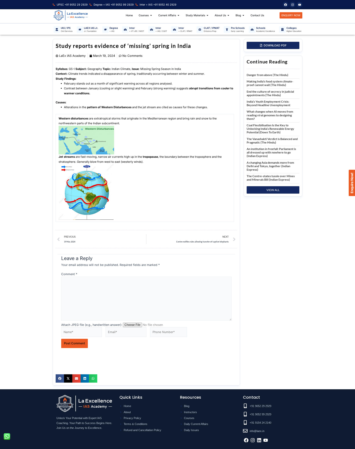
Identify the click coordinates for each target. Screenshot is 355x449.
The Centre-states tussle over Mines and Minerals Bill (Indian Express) (271, 177)
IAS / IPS (65, 28)
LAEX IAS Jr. (91, 28)
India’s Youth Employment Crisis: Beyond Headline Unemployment (268, 103)
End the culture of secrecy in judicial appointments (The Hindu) (270, 93)
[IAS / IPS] (57, 29)
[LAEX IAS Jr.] (80, 29)
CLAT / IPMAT (212, 28)
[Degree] (105, 29)
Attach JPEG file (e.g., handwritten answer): (91, 325)
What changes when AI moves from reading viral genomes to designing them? (270, 115)
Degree (113, 28)
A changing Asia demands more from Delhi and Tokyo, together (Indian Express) (270, 166)
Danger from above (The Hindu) (267, 75)
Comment (69, 274)
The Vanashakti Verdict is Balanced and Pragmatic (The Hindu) (272, 140)
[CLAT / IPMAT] (200, 29)
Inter (132, 28)
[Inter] (125, 29)
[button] (60, 378)
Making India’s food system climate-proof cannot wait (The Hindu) (270, 83)
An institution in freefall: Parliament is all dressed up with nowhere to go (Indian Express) (271, 152)
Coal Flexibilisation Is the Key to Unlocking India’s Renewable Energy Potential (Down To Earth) (270, 128)
